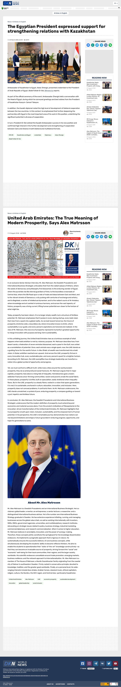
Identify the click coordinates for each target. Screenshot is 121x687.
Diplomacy (48, 135)
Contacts (70, 684)
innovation (12, 583)
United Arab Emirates (15, 579)
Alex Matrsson (29, 579)
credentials (37, 135)
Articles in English (60, 13)
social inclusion (37, 583)
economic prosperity (50, 579)
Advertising (60, 684)
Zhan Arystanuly (75, 231)
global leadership (24, 583)
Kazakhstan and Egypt (24, 135)
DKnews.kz (49, 91)
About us (50, 684)
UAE (39, 579)
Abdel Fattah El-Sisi (15, 139)
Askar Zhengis (59, 135)
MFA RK (11, 135)
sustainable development (67, 579)
